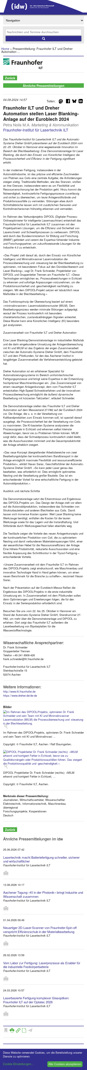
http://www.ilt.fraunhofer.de (19, 691)
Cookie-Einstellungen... (18, 1063)
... (54, 736)
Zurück (10, 78)
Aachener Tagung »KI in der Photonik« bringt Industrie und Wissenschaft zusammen (43, 894)
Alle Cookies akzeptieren (64, 1064)
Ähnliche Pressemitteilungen (43, 85)
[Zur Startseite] (43, 11)
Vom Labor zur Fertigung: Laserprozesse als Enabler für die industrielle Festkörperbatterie (41, 965)
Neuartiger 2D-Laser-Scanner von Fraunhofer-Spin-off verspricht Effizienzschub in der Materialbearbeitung (40, 929)
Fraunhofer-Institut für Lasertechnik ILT (35, 130)
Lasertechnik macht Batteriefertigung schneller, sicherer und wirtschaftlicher (41, 859)
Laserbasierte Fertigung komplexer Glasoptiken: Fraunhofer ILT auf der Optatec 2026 (36, 1000)
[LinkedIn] (81, 102)
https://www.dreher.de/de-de (20, 695)
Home (5, 49)
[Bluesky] (74, 102)
